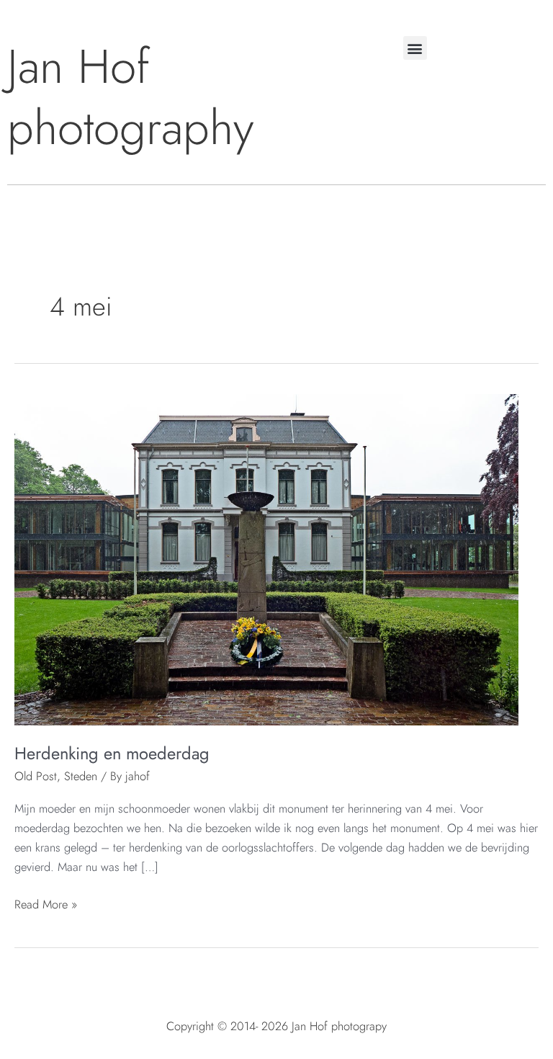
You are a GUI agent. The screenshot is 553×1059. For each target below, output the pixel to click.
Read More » (45, 904)
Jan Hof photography (130, 97)
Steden (80, 776)
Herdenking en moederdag (112, 753)
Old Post (35, 776)
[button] (415, 48)
